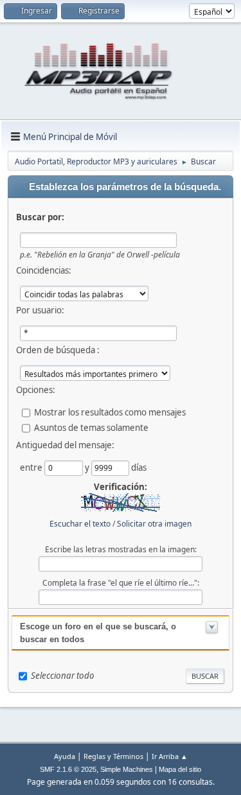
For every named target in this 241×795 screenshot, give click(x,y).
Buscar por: (40, 217)
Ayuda (64, 756)
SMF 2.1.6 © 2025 (68, 769)
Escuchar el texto (80, 523)
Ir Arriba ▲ (170, 756)
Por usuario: (40, 310)
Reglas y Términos (113, 756)
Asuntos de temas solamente (91, 427)
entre (32, 467)
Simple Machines (126, 769)
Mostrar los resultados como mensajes (110, 412)
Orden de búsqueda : (58, 350)
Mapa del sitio (180, 769)
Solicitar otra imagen (154, 523)
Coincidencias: (43, 270)
